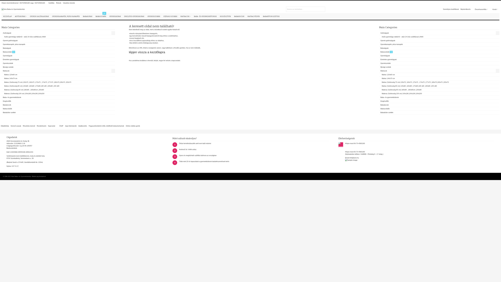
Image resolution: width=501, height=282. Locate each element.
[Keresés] (323, 9)
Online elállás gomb (133, 126)
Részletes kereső (29, 126)
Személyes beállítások (451, 9)
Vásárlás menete (69, 3)
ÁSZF (61, 126)
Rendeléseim (41, 126)
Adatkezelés (82, 126)
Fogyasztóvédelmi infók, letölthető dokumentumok (106, 126)
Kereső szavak (16, 126)
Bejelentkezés (466, 9)
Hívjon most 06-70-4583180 (355, 152)
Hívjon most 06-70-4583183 (355, 143)
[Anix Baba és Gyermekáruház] (13, 9)
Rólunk (58, 3)
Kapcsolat (51, 126)
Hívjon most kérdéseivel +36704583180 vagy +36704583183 (23, 3)
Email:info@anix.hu (352, 158)
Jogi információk (71, 126)
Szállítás (51, 3)
